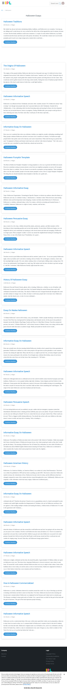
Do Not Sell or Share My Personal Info (33, 688)
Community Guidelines (52, 656)
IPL (2, 10)
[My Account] (64, 3)
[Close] (64, 674)
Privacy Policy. (26, 684)
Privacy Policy (50, 661)
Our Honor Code (50, 659)
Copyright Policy (50, 654)
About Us (4, 654)
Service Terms (50, 664)
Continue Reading (10, 42)
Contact (3, 656)
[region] (33, 681)
